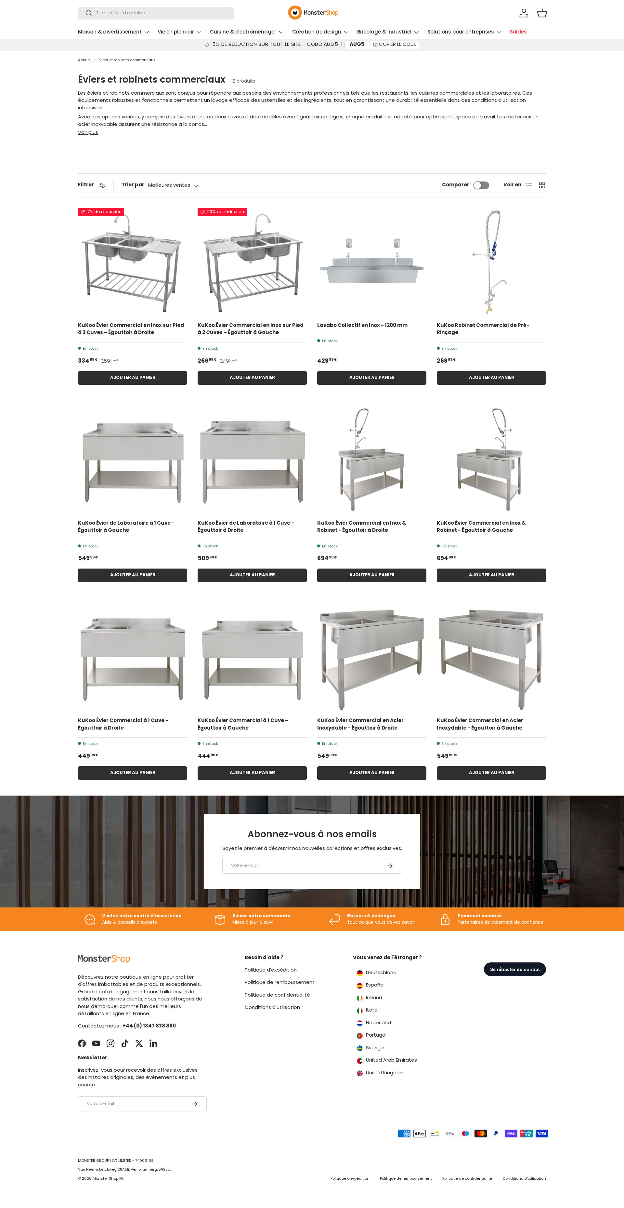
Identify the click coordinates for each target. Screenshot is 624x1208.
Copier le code (397, 44)
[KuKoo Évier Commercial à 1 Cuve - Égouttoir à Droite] (132, 657)
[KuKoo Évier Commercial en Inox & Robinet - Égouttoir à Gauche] (491, 460)
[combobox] (156, 13)
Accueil (85, 60)
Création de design (316, 32)
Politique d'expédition (271, 970)
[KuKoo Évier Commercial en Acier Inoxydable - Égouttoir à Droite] (371, 657)
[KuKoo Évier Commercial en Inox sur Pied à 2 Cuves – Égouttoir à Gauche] (252, 262)
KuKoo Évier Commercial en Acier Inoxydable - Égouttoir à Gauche (480, 724)
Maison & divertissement (110, 32)
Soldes (518, 32)
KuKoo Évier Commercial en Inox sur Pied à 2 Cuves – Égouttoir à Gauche (251, 329)
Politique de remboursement (280, 982)
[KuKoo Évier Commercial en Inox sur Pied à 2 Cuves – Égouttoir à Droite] (132, 262)
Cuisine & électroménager (243, 32)
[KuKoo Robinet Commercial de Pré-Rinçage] (491, 262)
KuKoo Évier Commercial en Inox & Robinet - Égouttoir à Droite (361, 527)
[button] (542, 13)
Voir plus (88, 132)
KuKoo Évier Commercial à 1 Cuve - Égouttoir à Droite (123, 724)
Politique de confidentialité (277, 995)
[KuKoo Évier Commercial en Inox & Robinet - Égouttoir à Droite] (371, 460)
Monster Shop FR (108, 1179)
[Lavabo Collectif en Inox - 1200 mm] (371, 262)
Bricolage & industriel (384, 32)
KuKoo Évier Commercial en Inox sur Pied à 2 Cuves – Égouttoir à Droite (131, 329)
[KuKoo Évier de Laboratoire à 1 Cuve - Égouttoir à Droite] (252, 460)
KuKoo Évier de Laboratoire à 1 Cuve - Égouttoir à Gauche (126, 527)
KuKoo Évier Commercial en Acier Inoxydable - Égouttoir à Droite (360, 724)
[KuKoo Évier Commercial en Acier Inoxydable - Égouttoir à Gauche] (491, 657)
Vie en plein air (176, 32)
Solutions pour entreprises (460, 32)
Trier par (133, 185)
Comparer (455, 185)
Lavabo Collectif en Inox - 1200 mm (362, 325)
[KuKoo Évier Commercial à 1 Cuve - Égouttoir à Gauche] (252, 657)
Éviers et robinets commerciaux (126, 60)
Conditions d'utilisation (272, 1007)
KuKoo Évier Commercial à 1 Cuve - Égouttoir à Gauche (243, 724)
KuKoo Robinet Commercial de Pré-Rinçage (483, 329)
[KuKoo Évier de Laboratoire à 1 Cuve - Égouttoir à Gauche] (132, 460)
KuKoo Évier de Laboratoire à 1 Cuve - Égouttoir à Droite (246, 527)
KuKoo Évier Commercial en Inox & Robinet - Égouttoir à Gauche (481, 527)
